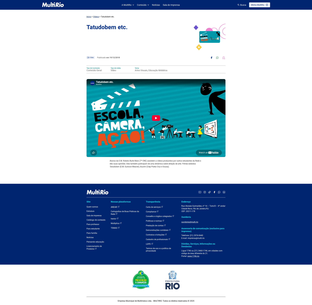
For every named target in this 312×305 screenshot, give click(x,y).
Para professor (93, 224)
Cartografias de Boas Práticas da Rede (125, 212)
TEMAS (114, 228)
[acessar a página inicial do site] (53, 5)
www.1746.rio (193, 256)
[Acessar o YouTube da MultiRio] (199, 192)
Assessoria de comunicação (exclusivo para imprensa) (202, 229)
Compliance (151, 212)
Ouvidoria (186, 217)
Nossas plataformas (121, 201)
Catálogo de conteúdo (96, 220)
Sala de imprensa (94, 215)
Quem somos (92, 207)
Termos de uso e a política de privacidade (158, 249)
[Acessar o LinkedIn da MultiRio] (224, 192)
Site (88, 201)
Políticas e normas (154, 221)
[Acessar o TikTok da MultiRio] (209, 192)
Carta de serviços (153, 207)
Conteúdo (141, 5)
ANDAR (114, 207)
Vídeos (96, 17)
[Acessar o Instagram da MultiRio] (204, 192)
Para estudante (93, 229)
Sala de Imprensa (171, 5)
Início (89, 17)
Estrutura (90, 211)
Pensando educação (95, 242)
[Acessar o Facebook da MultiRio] (214, 192)
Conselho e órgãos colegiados (159, 216)
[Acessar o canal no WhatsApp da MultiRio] (219, 192)
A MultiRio (127, 5)
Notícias (156, 5)
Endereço (186, 201)
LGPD (148, 244)
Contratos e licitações (155, 235)
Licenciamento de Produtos (94, 247)
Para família (92, 233)
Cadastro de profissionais (157, 239)
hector (114, 219)
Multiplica (115, 223)
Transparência (153, 201)
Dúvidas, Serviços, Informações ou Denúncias (198, 245)
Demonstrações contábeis (157, 230)
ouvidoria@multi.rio (189, 222)
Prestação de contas (155, 225)
